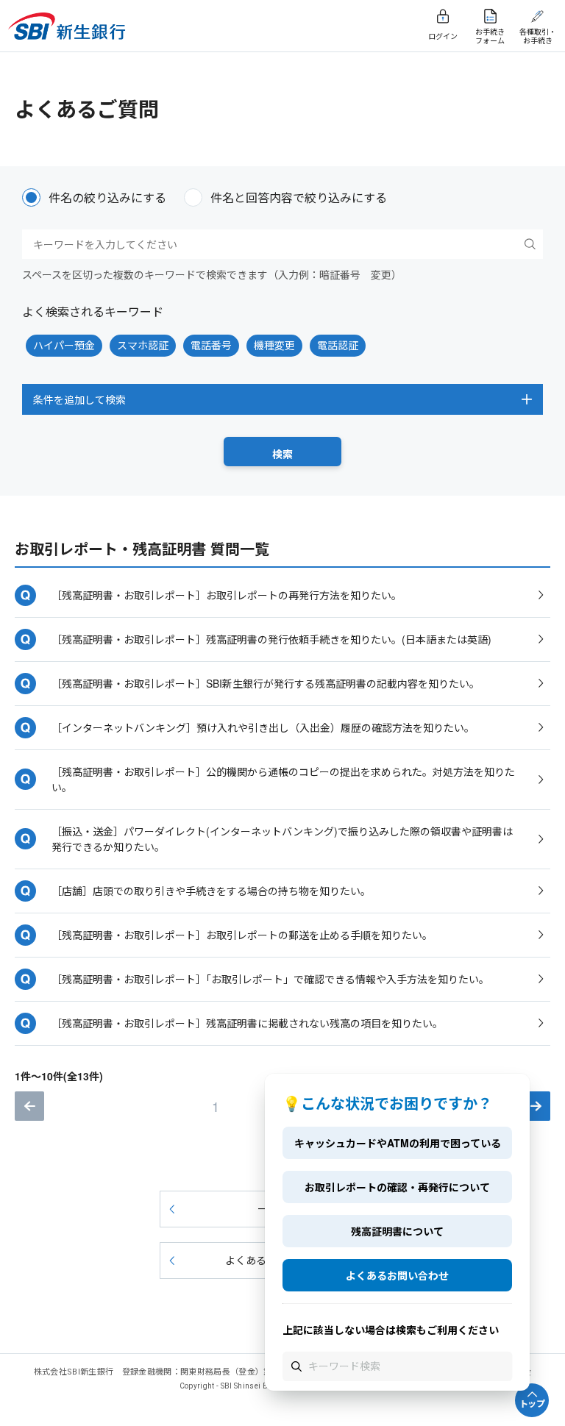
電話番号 (211, 345)
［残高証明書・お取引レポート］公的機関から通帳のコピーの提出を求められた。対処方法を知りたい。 (283, 779)
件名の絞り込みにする (107, 197)
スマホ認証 (142, 345)
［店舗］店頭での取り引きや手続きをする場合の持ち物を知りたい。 (211, 890)
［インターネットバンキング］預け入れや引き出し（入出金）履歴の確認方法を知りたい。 (263, 727)
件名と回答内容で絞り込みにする (298, 197)
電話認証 (337, 345)
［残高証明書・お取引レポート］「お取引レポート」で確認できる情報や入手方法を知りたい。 (270, 979)
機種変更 (274, 345)
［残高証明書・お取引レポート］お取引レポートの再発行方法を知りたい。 (226, 595)
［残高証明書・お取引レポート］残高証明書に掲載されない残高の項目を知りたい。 (247, 1023)
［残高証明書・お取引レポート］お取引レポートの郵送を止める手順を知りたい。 (242, 934)
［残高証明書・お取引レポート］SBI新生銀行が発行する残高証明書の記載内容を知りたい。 (265, 683)
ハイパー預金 (64, 345)
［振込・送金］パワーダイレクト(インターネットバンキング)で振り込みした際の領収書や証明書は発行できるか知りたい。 (282, 839)
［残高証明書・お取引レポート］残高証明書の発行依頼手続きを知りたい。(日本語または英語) (271, 639)
